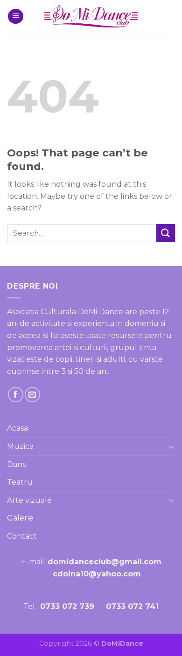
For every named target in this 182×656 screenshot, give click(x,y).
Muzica (20, 446)
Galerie (20, 518)
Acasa (17, 428)
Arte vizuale (29, 500)
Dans (16, 464)
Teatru (20, 482)
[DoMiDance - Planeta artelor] (91, 16)
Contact (22, 536)
